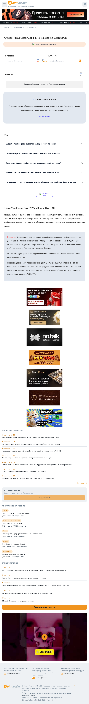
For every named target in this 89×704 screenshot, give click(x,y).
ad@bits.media (69, 673)
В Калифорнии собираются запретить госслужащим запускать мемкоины (28, 478)
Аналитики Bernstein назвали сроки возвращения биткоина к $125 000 (27, 593)
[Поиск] (85, 4)
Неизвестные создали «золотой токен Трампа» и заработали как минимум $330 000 (31, 451)
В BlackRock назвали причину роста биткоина (18, 601)
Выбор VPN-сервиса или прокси (13, 554)
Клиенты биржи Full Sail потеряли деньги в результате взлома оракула (27, 458)
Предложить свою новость (44, 607)
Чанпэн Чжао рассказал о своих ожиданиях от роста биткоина (24, 578)
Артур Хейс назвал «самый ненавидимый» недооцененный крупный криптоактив (31, 444)
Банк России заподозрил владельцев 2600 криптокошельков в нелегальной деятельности (34, 570)
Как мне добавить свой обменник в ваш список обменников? (33, 163)
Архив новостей (79, 686)
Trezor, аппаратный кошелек (12, 523)
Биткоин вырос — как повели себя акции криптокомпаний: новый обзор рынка (30, 437)
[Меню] (4, 4)
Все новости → (82, 483)
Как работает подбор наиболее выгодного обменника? (30, 144)
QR (51, 700)
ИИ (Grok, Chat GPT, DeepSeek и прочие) (16, 513)
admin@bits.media (13, 673)
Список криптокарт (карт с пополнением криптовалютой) (22, 534)
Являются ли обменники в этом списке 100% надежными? (32, 173)
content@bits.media (43, 678)
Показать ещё (45, 195)
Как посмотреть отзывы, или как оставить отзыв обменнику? (34, 153)
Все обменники (44, 117)
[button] (38, 61)
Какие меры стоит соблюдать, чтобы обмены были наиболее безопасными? (40, 182)
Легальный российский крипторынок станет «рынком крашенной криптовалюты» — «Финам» (36, 586)
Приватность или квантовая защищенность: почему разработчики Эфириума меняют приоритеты (37, 465)
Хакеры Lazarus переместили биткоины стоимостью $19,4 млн (24, 472)
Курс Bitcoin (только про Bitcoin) (13, 544)
